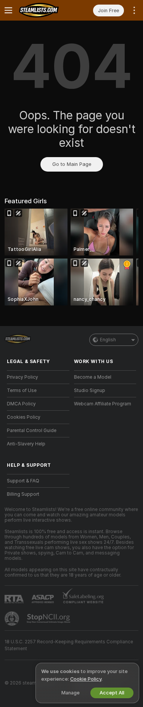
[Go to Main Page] (44, 10)
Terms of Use (22, 390)
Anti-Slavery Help (26, 444)
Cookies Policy (23, 417)
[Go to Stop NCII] (49, 618)
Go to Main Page (71, 164)
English (108, 339)
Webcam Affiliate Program (102, 404)
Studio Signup (89, 390)
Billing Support (23, 494)
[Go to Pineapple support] (13, 618)
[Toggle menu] (8, 10)
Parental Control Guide (31, 430)
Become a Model (92, 377)
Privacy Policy (22, 377)
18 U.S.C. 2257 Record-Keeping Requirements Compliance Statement (69, 645)
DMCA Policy (21, 404)
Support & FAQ (23, 481)
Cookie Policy (85, 679)
